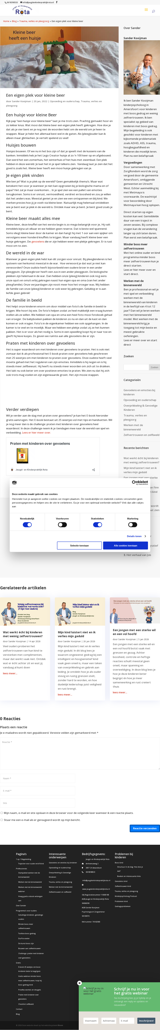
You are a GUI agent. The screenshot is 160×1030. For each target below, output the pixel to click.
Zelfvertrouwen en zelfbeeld (141, 435)
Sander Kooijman (21, 101)
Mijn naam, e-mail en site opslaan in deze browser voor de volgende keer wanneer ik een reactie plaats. (68, 813)
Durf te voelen (24, 938)
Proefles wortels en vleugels (29, 990)
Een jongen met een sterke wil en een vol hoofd (134, 632)
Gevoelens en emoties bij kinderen (63, 863)
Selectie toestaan (79, 545)
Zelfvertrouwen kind (123, 886)
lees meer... (10, 673)
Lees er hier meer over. (36, 432)
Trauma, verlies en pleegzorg (34, 21)
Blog (14, 21)
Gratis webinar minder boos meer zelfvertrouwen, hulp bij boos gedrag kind (30, 980)
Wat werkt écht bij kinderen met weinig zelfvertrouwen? (23, 634)
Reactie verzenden (145, 828)
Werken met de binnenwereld (30, 882)
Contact (19, 1009)
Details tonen (134, 536)
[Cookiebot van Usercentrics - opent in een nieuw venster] (134, 482)
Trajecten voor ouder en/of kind (31, 864)
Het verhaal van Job (138, 555)
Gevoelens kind (121, 881)
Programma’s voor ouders (26, 911)
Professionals (21, 869)
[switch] (62, 524)
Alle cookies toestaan (125, 545)
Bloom (60, 1025)
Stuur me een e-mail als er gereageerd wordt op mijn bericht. (42, 820)
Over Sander (21, 905)
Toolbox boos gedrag (27, 933)
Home (6, 21)
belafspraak (146, 156)
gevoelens (37, 241)
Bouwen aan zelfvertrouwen (29, 948)
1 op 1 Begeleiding (23, 859)
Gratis (18, 963)
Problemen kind (121, 901)
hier (135, 269)
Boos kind (119, 863)
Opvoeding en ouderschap (65, 101)
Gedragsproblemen (122, 906)
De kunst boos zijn (26, 943)
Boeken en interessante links (129, 876)
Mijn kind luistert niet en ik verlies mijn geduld (77, 634)
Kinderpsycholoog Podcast (126, 896)
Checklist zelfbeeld (26, 1004)
